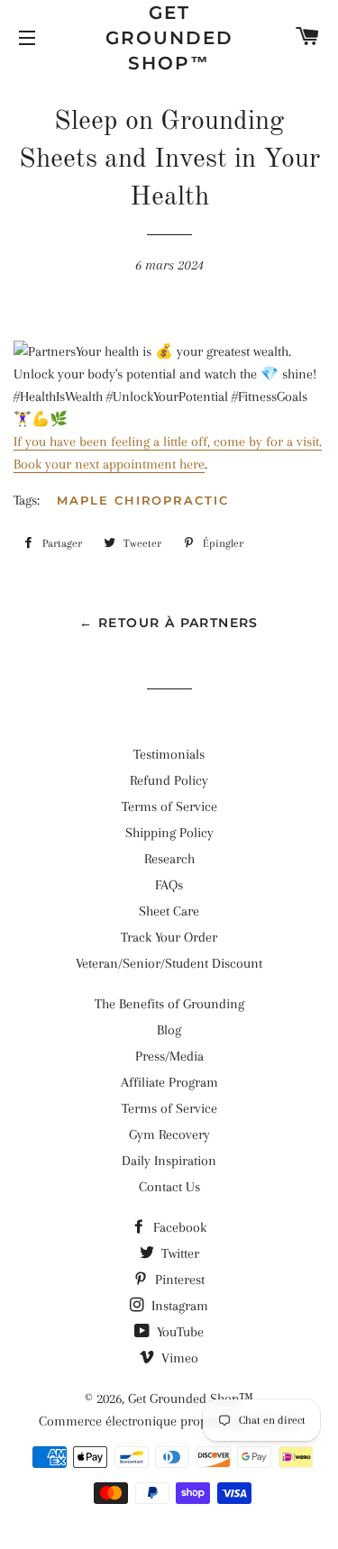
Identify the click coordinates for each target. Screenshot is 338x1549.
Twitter (178, 1253)
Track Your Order (169, 937)
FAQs (169, 885)
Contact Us (169, 1187)
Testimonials (169, 754)
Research (169, 859)
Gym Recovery (169, 1134)
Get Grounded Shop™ (169, 38)
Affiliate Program (169, 1082)
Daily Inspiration (169, 1161)
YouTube (178, 1332)
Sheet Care (169, 911)
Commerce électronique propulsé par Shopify (169, 1421)
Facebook (178, 1227)
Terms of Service (169, 806)
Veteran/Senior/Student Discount (169, 963)
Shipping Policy (169, 833)
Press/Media (169, 1056)
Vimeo (178, 1358)
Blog (169, 1030)
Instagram (178, 1306)
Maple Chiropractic (143, 500)
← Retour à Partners (169, 623)
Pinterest (178, 1279)
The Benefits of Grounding (169, 1004)
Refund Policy (169, 780)
